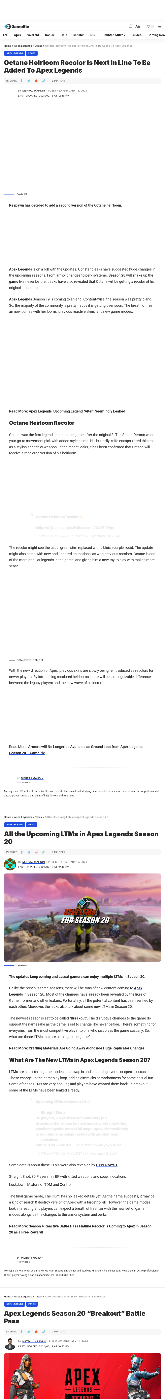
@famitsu (57, 528)
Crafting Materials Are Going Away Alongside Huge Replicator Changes (86, 1048)
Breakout (78, 1018)
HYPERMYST (107, 1165)
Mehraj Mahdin (33, 90)
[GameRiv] (17, 26)
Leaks (31, 53)
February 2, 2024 (104, 1153)
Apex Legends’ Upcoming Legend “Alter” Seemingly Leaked (77, 411)
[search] (130, 26)
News (31, 824)
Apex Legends (14, 53)
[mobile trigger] (157, 26)
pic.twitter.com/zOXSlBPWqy (90, 528)
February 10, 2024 (105, 536)
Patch (32, 1304)
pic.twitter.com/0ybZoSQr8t (98, 1145)
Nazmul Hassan (34, 1341)
